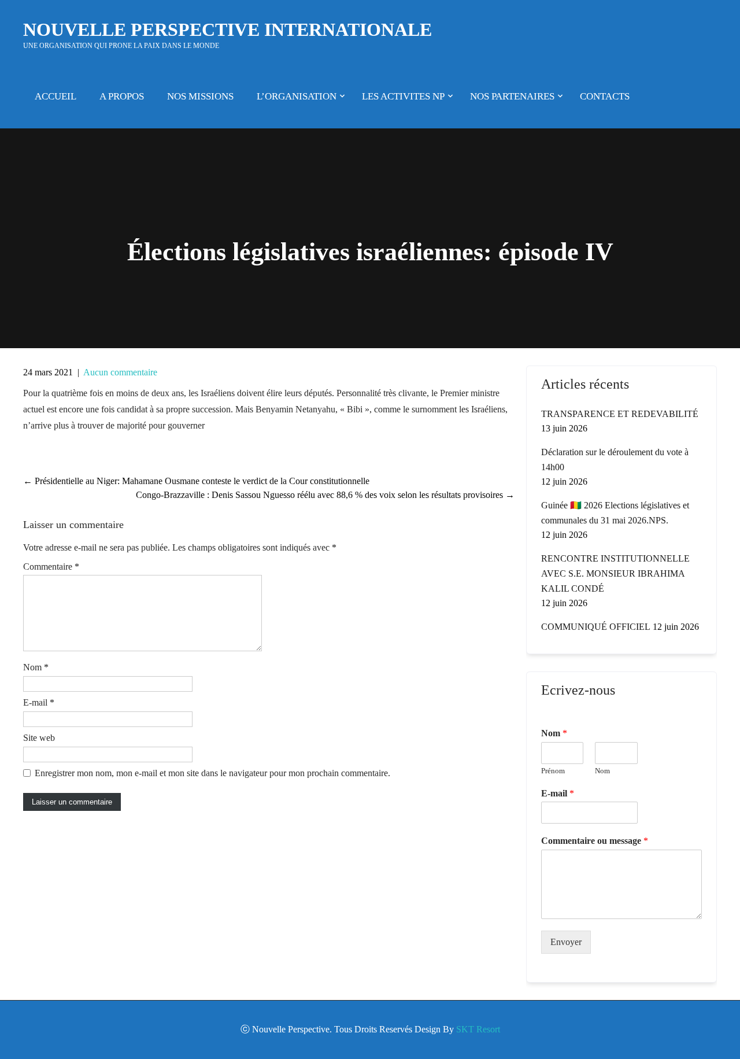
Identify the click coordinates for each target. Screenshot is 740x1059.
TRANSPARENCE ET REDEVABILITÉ (619, 414)
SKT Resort (478, 1029)
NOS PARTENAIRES (512, 96)
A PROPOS (121, 96)
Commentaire (51, 566)
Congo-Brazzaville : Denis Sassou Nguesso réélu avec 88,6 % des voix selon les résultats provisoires (325, 495)
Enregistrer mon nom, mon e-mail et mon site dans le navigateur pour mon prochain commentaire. (212, 773)
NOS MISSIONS (200, 96)
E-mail (38, 702)
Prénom (553, 770)
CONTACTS (605, 96)
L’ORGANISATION (296, 96)
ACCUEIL (55, 96)
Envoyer (566, 942)
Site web (39, 738)
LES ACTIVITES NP (403, 96)
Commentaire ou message (594, 841)
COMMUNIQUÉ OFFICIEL (595, 627)
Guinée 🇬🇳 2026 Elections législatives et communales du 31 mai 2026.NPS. (615, 512)
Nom (36, 667)
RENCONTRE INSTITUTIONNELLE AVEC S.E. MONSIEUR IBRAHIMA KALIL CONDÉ (615, 573)
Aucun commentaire (120, 372)
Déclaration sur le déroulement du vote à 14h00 (615, 459)
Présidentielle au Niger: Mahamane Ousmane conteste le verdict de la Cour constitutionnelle (196, 481)
